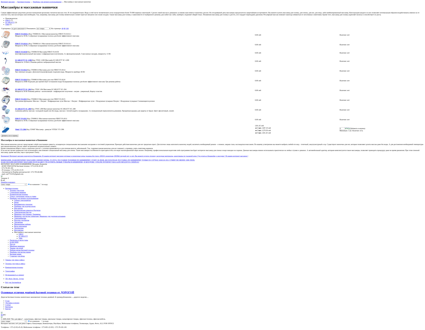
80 (65, 28)
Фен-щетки (18, 208)
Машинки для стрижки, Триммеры (27, 214)
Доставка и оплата (12, 303)
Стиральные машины (18, 192)
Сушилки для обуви (17, 256)
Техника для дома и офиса (15, 264)
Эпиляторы (18, 222)
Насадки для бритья (21, 220)
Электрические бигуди (22, 212)
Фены (16, 202)
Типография (10, 271)
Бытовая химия (15, 254)
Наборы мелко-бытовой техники (22, 250)
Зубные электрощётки (22, 200)
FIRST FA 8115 (21, 99)
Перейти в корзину (8, 182)
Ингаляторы (18, 230)
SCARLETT (9, 22)
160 (67, 28)
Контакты (9, 307)
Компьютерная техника (14, 267)
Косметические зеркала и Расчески (27, 210)
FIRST (7, 20)
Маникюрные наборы (22, 224)
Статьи (8, 305)
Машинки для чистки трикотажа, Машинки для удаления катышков (39, 216)
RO (2, 315)
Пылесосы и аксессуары (19, 240)
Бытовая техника (23, 2)
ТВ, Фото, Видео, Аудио (14, 279)
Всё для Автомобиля (13, 282)
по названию (35, 184)
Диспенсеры (19, 228)
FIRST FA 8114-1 (22, 44)
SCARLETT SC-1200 (23, 60)
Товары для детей (16, 248)
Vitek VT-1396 (20, 129)
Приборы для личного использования (47, 2)
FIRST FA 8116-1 (22, 34)
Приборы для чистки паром (20, 252)
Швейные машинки (17, 246)
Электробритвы (20, 218)
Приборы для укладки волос (25, 206)
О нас (7, 301)
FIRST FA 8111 (21, 119)
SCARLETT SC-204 (23, 89)
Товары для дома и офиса (14, 260)
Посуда (12, 244)
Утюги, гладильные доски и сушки (23, 196)
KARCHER (14, 242)
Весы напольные (20, 226)
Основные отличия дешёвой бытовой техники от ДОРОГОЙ (37, 292)
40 (62, 28)
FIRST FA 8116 (21, 80)
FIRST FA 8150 (21, 52)
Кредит (8, 309)
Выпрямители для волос (23, 204)
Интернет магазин (8, 2)
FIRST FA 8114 (21, 70)
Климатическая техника (19, 194)
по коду (45, 184)
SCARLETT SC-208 (23, 109)
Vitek (7, 24)
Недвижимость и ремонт (14, 275)
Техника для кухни (17, 190)
